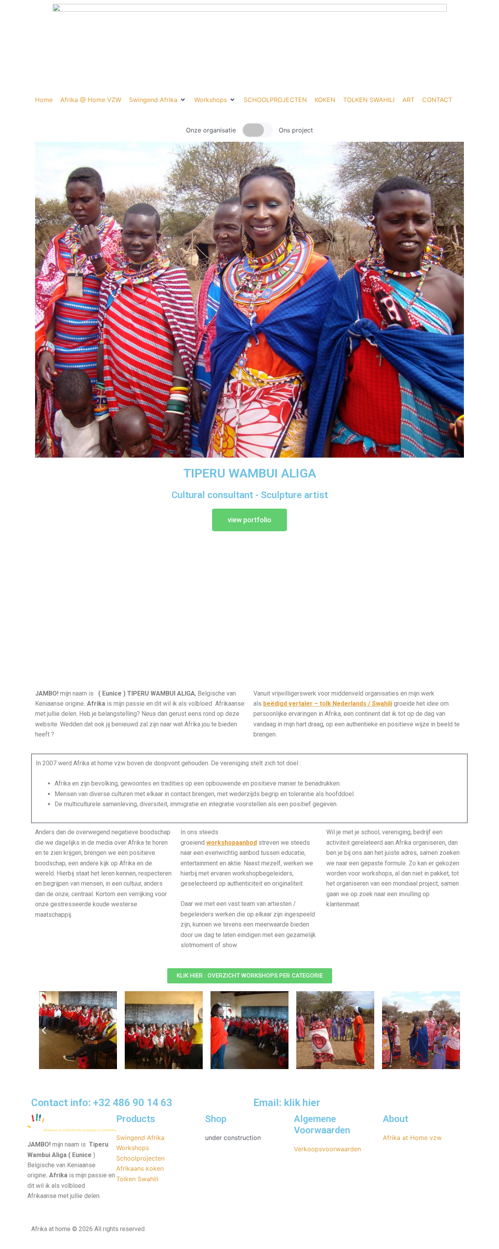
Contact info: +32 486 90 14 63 (101, 1102)
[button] (157, 100)
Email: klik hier (286, 1102)
